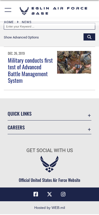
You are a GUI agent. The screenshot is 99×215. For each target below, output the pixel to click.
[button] (8, 11)
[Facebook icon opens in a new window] (36, 194)
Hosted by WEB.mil (49, 208)
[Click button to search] (89, 36)
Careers (16, 127)
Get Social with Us (49, 150)
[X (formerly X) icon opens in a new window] (49, 194)
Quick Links (19, 113)
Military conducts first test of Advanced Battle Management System (30, 70)
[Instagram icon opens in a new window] (63, 194)
